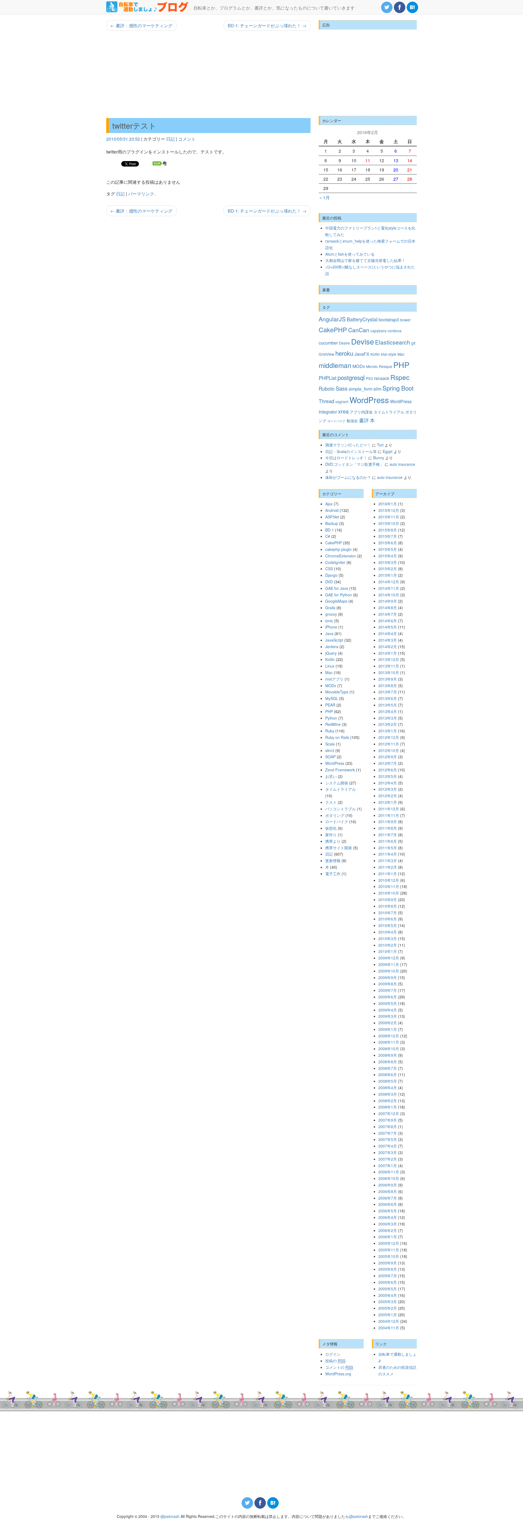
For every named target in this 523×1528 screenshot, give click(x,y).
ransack (381, 378)
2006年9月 (387, 1185)
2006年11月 (388, 1171)
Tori (380, 445)
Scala (330, 744)
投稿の (335, 1360)
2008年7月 (387, 1068)
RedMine (333, 724)
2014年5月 (387, 627)
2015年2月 (387, 568)
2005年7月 (387, 1275)
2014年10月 (388, 594)
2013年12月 (388, 659)
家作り (331, 834)
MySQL (331, 698)
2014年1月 (387, 653)
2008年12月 (388, 1035)
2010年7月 (387, 912)
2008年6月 (387, 1074)
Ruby (329, 730)
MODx (358, 366)
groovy (331, 614)
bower (405, 319)
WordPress (369, 399)
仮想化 (331, 828)
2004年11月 (388, 1327)
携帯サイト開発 (338, 847)
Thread (326, 400)
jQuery (331, 653)
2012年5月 (387, 776)
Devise (362, 341)
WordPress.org (338, 1373)
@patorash (170, 1516)
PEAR (330, 705)
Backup (331, 523)
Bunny (378, 457)
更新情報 (332, 860)
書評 (364, 420)
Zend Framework (340, 769)
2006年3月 (387, 1224)
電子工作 (332, 873)
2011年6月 (387, 841)
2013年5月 (387, 705)
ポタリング (334, 815)
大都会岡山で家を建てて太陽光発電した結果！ (365, 260)
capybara (378, 330)
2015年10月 (388, 523)
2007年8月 (387, 1126)
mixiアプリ (334, 679)
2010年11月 (388, 886)
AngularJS (332, 319)
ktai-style (388, 354)
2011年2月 (387, 867)
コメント (187, 139)
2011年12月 (388, 808)
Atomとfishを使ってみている (350, 254)
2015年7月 (387, 536)
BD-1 (329, 530)
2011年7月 (387, 834)
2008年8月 (387, 1061)
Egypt (388, 451)
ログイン (332, 1354)
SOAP (330, 756)
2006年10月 (388, 1178)
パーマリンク (141, 194)
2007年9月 (387, 1120)
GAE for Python (338, 594)
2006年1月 (387, 1236)
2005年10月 (388, 1256)
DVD (329, 581)
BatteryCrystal (362, 319)
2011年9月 (387, 821)
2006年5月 (387, 1210)
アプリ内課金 (361, 412)
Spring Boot (397, 387)
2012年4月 (387, 783)
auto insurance (402, 464)
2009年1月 (387, 1029)
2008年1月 (387, 1107)
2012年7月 (387, 763)
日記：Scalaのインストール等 (351, 451)
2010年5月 (387, 925)
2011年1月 (387, 873)
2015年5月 (387, 549)
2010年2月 (387, 945)
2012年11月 (388, 744)
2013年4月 (387, 711)
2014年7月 (387, 614)
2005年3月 (387, 1301)
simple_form (360, 388)
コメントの (339, 1367)
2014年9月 (387, 601)
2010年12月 (388, 880)
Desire (344, 343)
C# (327, 536)
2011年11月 (388, 815)
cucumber (328, 342)
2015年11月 (388, 517)
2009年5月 (387, 1003)
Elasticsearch (392, 342)
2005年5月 (387, 1288)
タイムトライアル (389, 412)
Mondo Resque (379, 366)
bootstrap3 (389, 319)
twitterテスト (134, 125)
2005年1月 (387, 1314)
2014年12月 (388, 581)
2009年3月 (387, 1016)
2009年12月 (388, 958)
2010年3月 (387, 938)
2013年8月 (387, 685)
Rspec (399, 377)
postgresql (351, 377)
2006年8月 (387, 1191)
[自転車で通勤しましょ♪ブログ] (147, 7)
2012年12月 (388, 737)
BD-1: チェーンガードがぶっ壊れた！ (267, 25)
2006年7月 (387, 1198)
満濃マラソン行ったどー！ (348, 445)
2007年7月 (387, 1133)
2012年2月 (387, 795)
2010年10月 (388, 893)
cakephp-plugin (338, 549)
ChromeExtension (340, 555)
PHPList (327, 377)
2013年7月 (387, 691)
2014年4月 (387, 633)
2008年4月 (387, 1087)
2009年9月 (387, 977)
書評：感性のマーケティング (141, 25)
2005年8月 (387, 1269)
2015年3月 (387, 562)
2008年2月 (387, 1100)
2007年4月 (387, 1146)
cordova (395, 330)
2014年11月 (388, 588)
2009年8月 (387, 983)
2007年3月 (387, 1152)
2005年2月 (387, 1308)
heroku (344, 353)
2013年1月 (387, 730)
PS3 (369, 378)
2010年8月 (387, 906)
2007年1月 (387, 1165)
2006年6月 (387, 1204)
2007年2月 (387, 1159)
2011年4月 (387, 854)
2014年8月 (387, 607)
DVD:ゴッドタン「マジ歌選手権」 (354, 464)
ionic (329, 620)
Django (331, 575)
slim (377, 388)
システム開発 (336, 783)
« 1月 (325, 197)
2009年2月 (387, 1022)
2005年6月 (387, 1282)
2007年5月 (387, 1139)
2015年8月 (387, 530)
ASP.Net (332, 517)
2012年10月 (388, 750)
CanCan (358, 330)
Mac (401, 354)
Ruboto (327, 388)
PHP (401, 364)
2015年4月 (387, 555)
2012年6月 (387, 769)
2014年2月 (387, 646)
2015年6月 (387, 542)
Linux (330, 666)
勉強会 (352, 420)
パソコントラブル (340, 808)
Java (329, 633)
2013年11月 (388, 666)
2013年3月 (387, 718)
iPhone (331, 627)
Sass (342, 388)
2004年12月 (388, 1321)
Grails (330, 607)
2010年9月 (387, 899)
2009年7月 (387, 990)
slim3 (329, 750)
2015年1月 (387, 575)
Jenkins (331, 646)
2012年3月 (387, 789)
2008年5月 (387, 1081)
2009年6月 (387, 996)
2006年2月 (387, 1230)
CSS (329, 568)
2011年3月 (387, 860)
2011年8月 (387, 828)
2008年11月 (388, 1042)
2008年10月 (388, 1048)
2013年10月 (388, 672)
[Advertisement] (208, 74)
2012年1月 (387, 802)
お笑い (331, 776)
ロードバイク (336, 421)
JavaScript (334, 640)
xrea (343, 411)
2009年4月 (387, 1010)
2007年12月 (388, 1113)
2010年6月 (387, 919)
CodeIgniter (335, 562)
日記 (170, 139)
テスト (331, 802)
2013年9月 (387, 679)
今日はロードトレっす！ (346, 457)
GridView (326, 354)
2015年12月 (388, 510)
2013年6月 (387, 698)
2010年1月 (387, 951)
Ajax (329, 503)
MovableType (336, 691)
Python (331, 718)
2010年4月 (387, 932)
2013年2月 (387, 724)
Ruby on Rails (337, 737)
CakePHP (333, 329)
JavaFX (361, 354)
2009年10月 (388, 971)
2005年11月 (388, 1249)
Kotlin (375, 354)
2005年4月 (387, 1295)
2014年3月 (387, 640)
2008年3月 (387, 1094)
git (413, 343)
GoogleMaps (336, 601)
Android (332, 510)
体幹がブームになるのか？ (348, 477)
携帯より (332, 841)
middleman (335, 365)
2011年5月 (387, 847)
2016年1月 (387, 503)
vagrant (341, 401)
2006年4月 (387, 1217)
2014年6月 (387, 620)
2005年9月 (387, 1263)
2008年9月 (387, 1055)
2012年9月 (387, 756)
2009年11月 (388, 964)
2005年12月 (388, 1243)
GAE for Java (336, 588)
